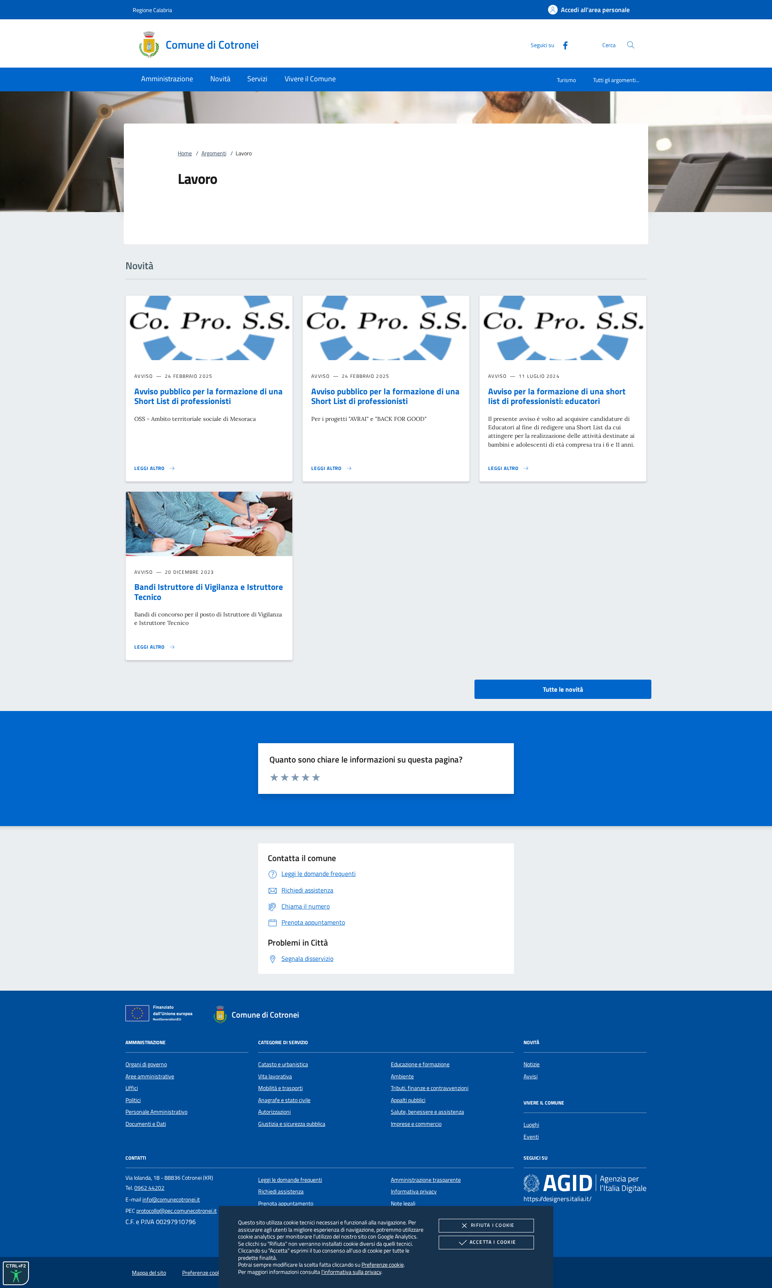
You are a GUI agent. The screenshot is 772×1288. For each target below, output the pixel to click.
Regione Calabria (152, 10)
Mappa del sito (149, 1272)
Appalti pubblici (408, 1100)
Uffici (131, 1088)
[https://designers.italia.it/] (585, 1183)
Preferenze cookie (382, 1264)
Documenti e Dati (145, 1123)
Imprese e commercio (416, 1123)
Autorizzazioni (274, 1111)
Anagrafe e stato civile (284, 1100)
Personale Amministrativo (156, 1111)
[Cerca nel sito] (630, 45)
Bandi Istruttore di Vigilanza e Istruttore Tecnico (208, 591)
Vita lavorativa (275, 1076)
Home (185, 153)
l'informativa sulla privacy (351, 1271)
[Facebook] (562, 44)
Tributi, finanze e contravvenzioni (429, 1088)
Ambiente (402, 1076)
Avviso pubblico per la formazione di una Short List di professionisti (208, 396)
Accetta (493, 1242)
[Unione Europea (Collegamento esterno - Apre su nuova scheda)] (161, 1015)
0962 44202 (149, 1187)
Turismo (566, 80)
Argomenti (213, 153)
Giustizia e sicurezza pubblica (291, 1123)
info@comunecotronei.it (171, 1199)
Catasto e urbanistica (283, 1064)
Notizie (532, 1064)
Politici (133, 1100)
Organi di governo (146, 1064)
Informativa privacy (414, 1191)
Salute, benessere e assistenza (427, 1111)
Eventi (531, 1136)
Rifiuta (492, 1225)
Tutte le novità (563, 689)
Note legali (403, 1203)
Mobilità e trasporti (280, 1088)
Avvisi (531, 1076)
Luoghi (531, 1124)
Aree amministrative (149, 1076)
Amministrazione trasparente (426, 1179)
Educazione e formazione (420, 1064)
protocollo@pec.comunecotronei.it (176, 1210)
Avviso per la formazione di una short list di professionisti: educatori (557, 396)
